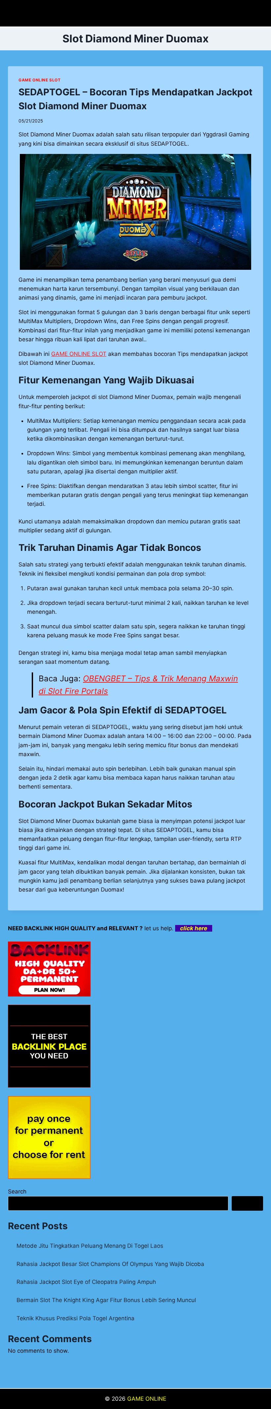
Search (17, 1191)
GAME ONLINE (146, 1398)
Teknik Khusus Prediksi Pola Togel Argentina (76, 1318)
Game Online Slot (40, 79)
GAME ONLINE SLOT (78, 354)
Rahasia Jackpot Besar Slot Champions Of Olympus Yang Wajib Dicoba (110, 1264)
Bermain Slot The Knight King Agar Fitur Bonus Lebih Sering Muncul (106, 1300)
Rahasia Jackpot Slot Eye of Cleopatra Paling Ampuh (86, 1282)
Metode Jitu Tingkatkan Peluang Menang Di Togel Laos (90, 1245)
